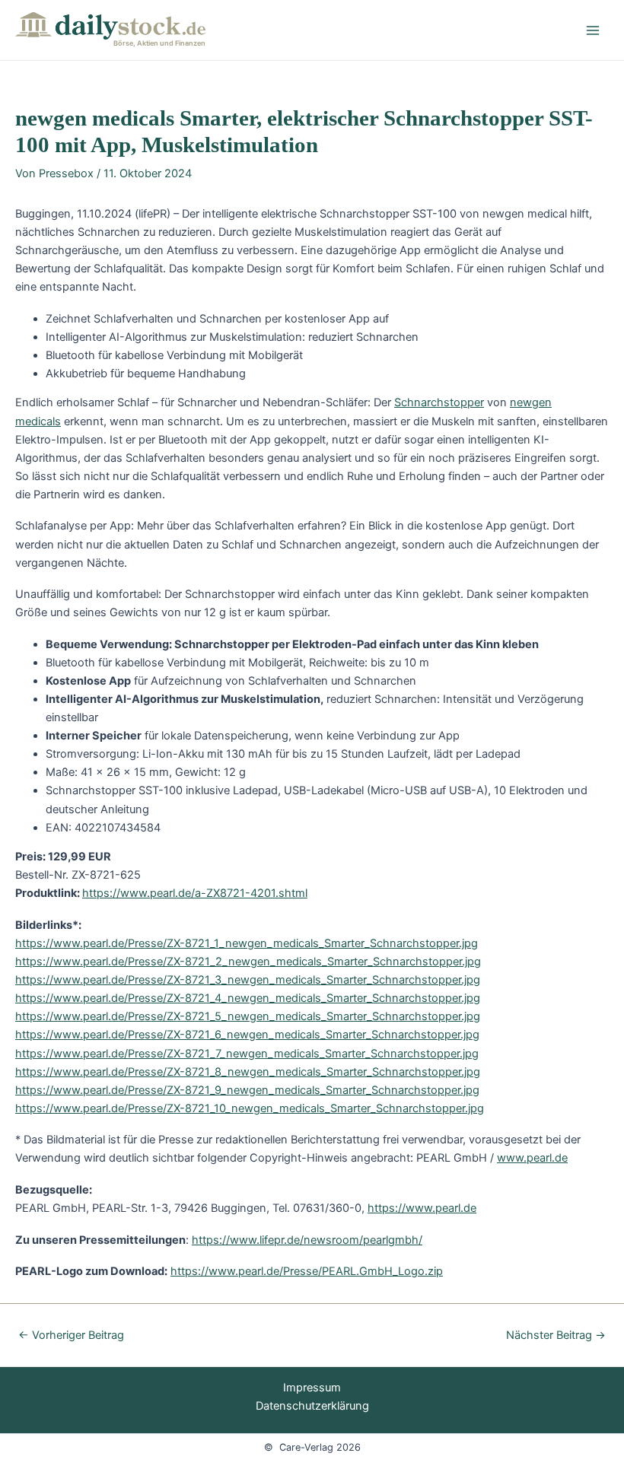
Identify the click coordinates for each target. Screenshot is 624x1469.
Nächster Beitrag (556, 1335)
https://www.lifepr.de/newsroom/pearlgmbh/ (307, 1240)
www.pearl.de (532, 1158)
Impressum (312, 1387)
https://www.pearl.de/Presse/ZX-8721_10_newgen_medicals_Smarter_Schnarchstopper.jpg (249, 1108)
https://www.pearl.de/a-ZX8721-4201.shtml (194, 893)
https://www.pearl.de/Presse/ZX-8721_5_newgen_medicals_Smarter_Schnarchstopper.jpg (247, 1016)
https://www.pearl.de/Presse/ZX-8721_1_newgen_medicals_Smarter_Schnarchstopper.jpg (246, 943)
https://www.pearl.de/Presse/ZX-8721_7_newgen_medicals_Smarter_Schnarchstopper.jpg (247, 1053)
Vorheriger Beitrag (71, 1335)
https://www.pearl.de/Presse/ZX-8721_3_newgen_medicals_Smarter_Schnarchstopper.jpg (247, 980)
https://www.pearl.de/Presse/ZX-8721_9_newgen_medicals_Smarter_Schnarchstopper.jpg (247, 1090)
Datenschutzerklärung (312, 1406)
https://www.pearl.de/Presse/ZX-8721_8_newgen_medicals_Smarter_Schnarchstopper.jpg (247, 1072)
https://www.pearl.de (422, 1208)
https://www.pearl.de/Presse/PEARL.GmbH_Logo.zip (306, 1271)
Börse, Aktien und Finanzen (159, 43)
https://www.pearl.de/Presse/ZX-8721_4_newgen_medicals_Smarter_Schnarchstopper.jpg (247, 998)
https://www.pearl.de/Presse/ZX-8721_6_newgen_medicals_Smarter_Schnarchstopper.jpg (247, 1034)
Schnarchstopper (439, 402)
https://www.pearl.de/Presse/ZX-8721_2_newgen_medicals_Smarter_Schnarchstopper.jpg (248, 961)
